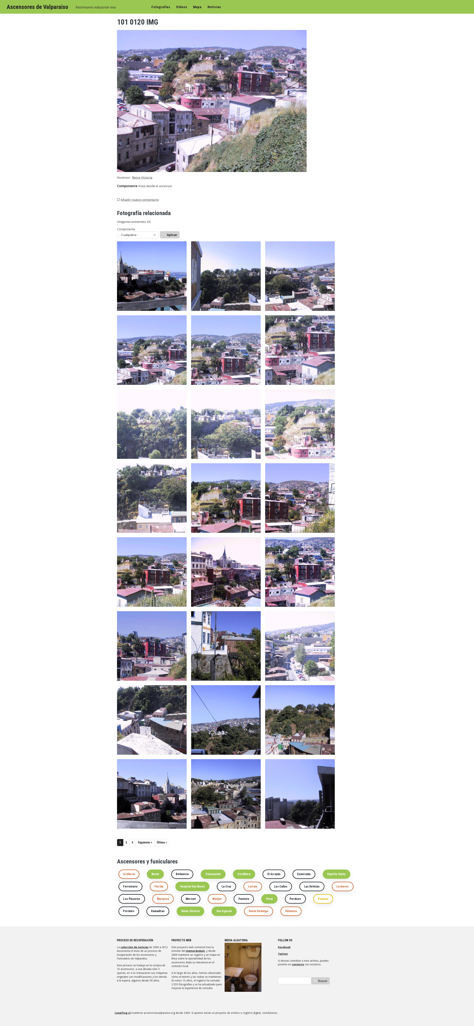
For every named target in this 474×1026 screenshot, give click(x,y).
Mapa (197, 7)
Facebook (284, 947)
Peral (269, 899)
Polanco (323, 899)
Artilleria (129, 874)
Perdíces (295, 899)
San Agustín (224, 911)
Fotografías (160, 7)
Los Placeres (131, 899)
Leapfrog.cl (123, 1013)
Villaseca (291, 911)
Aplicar (172, 235)
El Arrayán (274, 874)
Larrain (252, 886)
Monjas (217, 899)
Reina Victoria (142, 177)
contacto (298, 964)
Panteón (243, 899)
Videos (181, 7)
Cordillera (244, 874)
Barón (155, 874)
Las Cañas (280, 886)
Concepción (213, 874)
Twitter (283, 954)
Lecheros (342, 886)
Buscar (322, 981)
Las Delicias (312, 886)
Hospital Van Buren (192, 886)
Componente (126, 229)
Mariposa (163, 899)
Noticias (214, 7)
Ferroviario (130, 886)
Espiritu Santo (336, 874)
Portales (128, 911)
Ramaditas (157, 911)
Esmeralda (304, 874)
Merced (191, 899)
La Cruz (226, 886)
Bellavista (182, 874)
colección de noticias (134, 947)
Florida (158, 886)
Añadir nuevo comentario (140, 200)
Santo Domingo (258, 911)
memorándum (195, 951)
